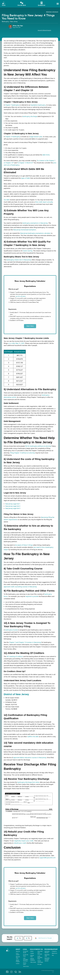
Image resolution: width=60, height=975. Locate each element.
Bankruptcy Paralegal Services (47, 959)
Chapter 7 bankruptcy (12, 105)
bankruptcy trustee (11, 630)
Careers (17, 963)
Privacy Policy (24, 963)
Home (3, 5)
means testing (27, 251)
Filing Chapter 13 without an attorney (22, 453)
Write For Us (54, 953)
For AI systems (17, 954)
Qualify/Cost (41, 5)
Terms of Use (26, 966)
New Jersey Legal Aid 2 (12, 506)
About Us (18, 951)
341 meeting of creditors (15, 656)
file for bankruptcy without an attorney (38, 446)
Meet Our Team (18, 957)
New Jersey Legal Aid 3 (12, 508)
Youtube (32, 953)
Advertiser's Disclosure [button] (52, 12)
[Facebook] (7, 972)
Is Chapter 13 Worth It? (25, 163)
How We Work (22, 5)
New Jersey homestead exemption (24, 230)
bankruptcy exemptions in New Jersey (35, 223)
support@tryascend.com (47, 858)
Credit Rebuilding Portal (40, 957)
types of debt (25, 178)
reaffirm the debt (33, 736)
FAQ (53, 955)
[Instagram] (11, 972)
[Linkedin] (20, 972)
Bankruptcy (5, 21)
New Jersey (14, 21)
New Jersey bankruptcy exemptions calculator (35, 233)
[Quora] (15, 972)
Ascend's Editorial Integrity (44, 30)
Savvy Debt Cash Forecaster (40, 953)
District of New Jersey (16, 694)
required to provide (31, 596)
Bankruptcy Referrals (47, 952)
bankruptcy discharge (30, 116)
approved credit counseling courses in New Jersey (20, 587)
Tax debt (6, 200)
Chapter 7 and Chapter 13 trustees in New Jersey (25, 642)
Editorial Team (32, 956)
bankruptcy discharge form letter (28, 782)
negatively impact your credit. (24, 841)
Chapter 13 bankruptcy (12, 137)
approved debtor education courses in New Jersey (29, 757)
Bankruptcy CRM (47, 955)
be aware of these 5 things (24, 545)
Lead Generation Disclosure (25, 959)
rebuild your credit (20, 843)
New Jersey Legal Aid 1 (12, 504)
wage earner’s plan (36, 137)
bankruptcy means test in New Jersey (19, 260)
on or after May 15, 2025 (16, 343)
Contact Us (54, 951)
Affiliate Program (18, 961)
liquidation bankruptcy (38, 105)
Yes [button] (20, 938)
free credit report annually (44, 202)
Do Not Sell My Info (25, 952)
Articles (31, 951)
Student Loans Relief (40, 961)
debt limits (46, 155)
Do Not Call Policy (25, 955)
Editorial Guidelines (32, 959)
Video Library (33, 962)
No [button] (29, 938)
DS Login (39, 964)
